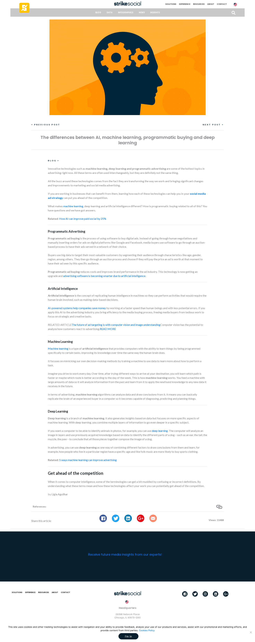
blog (98, 12)
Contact (222, 4)
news (142, 12)
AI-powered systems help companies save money (77, 308)
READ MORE (108, 328)
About (210, 4)
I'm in (128, 636)
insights (155, 12)
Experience (184, 4)
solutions (170, 4)
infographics (125, 12)
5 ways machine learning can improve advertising (88, 460)
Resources (199, 4)
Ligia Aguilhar (60, 494)
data (109, 12)
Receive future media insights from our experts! (125, 554)
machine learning (73, 206)
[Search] (233, 13)
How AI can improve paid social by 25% (82, 218)
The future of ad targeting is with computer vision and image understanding (116, 324)
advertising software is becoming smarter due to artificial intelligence (104, 275)
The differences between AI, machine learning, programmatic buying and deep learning (128, 140)
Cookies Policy (147, 630)
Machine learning (58, 348)
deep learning (160, 430)
